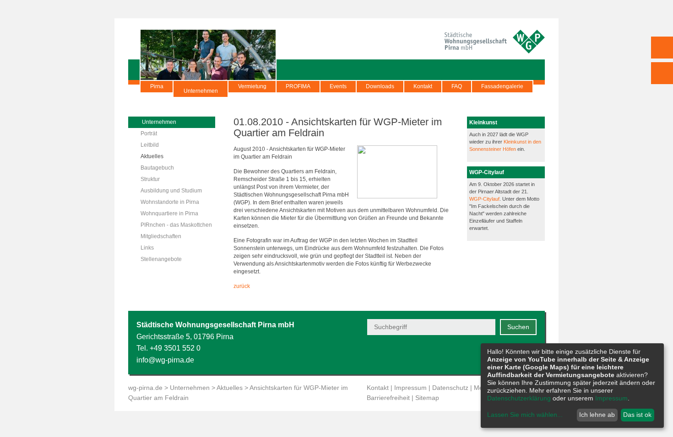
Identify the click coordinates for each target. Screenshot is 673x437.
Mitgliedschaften (161, 236)
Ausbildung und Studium (171, 190)
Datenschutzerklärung (519, 398)
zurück (241, 286)
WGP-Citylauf (484, 199)
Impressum (410, 387)
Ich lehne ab (597, 414)
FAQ (456, 86)
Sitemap (427, 397)
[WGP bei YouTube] (463, 354)
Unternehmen (201, 91)
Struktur (150, 179)
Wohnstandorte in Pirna (170, 202)
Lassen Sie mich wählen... (525, 414)
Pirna (156, 86)
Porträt (149, 133)
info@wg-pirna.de (165, 360)
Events (338, 86)
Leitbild (150, 145)
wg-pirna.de (145, 387)
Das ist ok (637, 414)
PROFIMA (298, 86)
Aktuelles (152, 156)
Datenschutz (450, 387)
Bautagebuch (157, 168)
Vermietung (252, 86)
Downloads (380, 86)
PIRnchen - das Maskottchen (176, 225)
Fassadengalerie (502, 86)
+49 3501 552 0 (175, 348)
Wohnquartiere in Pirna (169, 213)
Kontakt (422, 86)
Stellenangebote (161, 259)
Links (147, 248)
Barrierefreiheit (388, 397)
